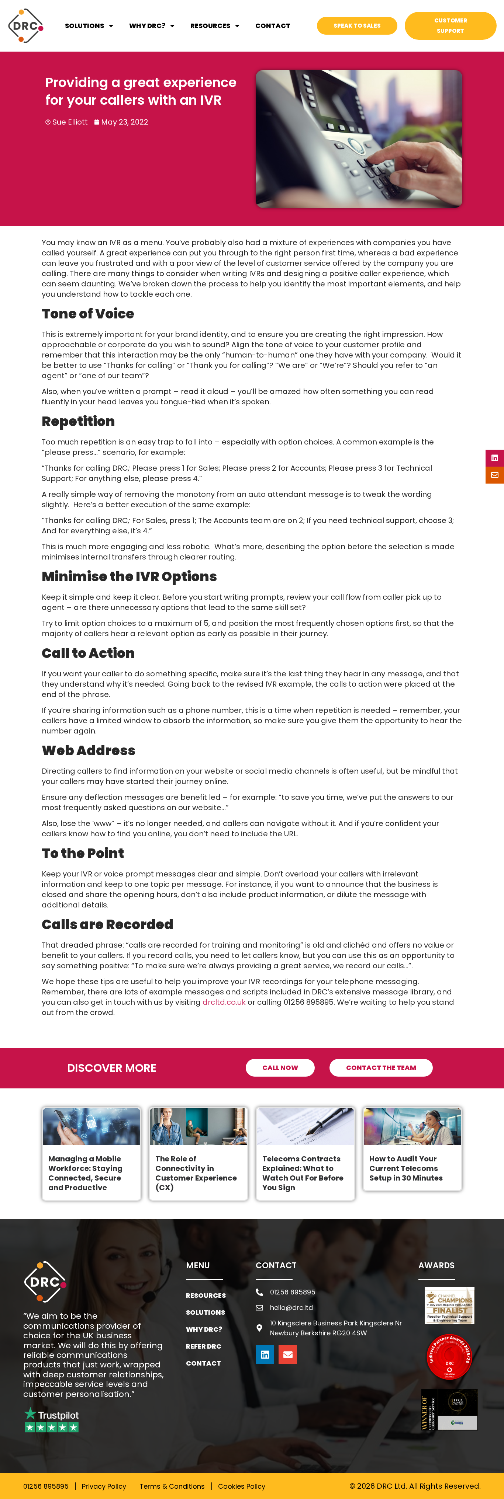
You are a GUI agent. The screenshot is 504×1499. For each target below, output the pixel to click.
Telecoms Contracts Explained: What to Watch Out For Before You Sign (303, 1173)
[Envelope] (288, 1354)
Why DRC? (147, 25)
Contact (272, 25)
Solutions (84, 25)
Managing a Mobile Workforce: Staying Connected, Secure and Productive (85, 1173)
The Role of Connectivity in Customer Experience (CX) (196, 1173)
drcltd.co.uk (224, 1002)
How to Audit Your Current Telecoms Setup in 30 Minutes (406, 1168)
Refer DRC (203, 1346)
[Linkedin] (265, 1354)
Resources (210, 25)
